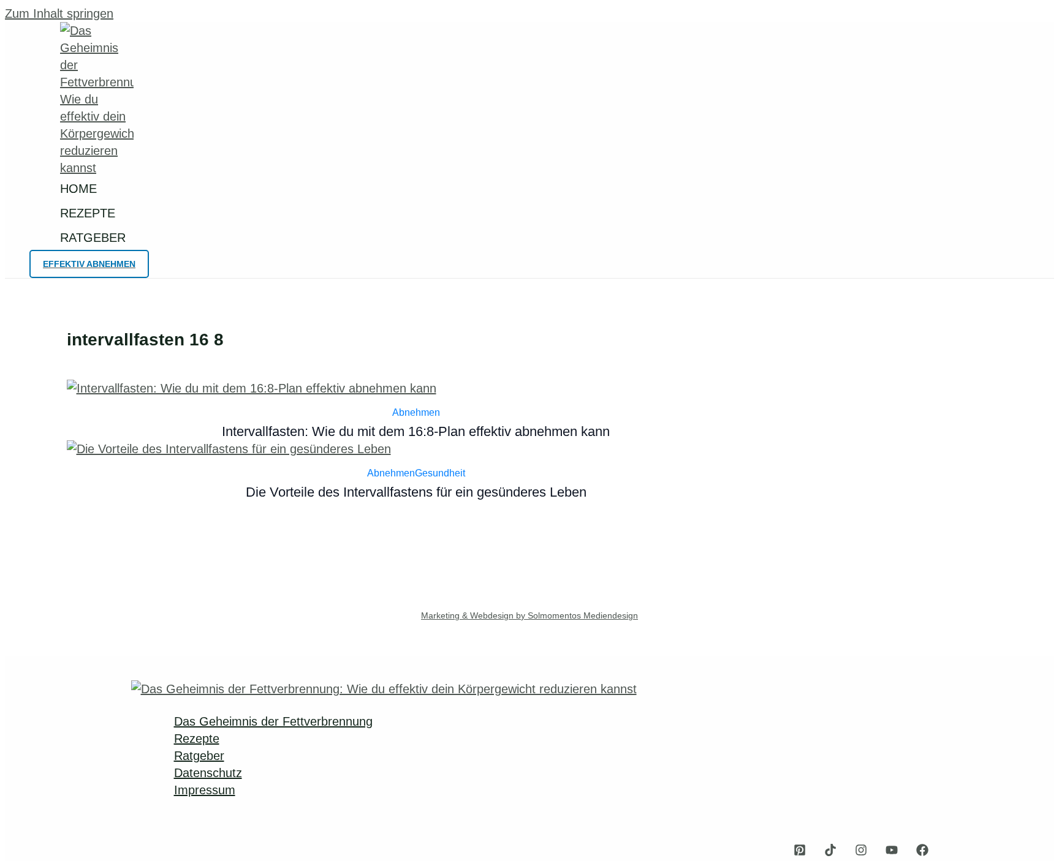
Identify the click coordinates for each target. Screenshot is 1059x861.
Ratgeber (199, 755)
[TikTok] (830, 852)
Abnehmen (416, 412)
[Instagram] (861, 852)
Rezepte (196, 738)
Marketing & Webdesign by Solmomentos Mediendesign (529, 615)
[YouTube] (892, 852)
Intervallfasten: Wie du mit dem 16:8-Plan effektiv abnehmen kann (416, 431)
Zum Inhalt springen (59, 13)
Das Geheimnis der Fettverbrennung (273, 721)
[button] (89, 264)
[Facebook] (922, 852)
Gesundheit (440, 473)
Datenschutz (208, 773)
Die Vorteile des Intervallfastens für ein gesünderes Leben (416, 492)
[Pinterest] (800, 852)
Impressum (204, 790)
